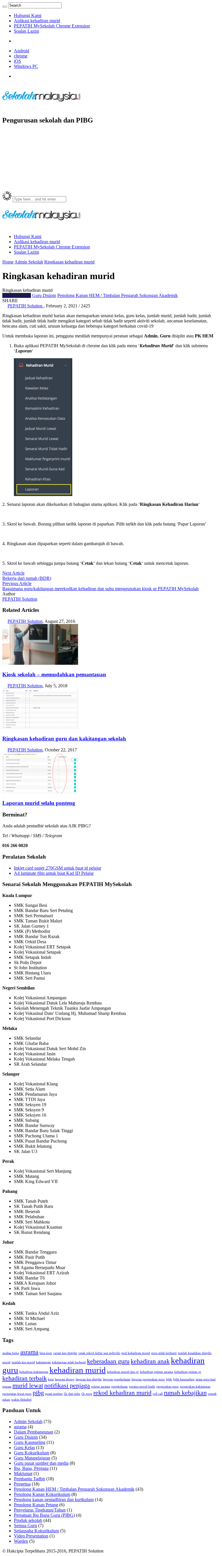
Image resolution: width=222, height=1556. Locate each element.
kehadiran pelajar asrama (156, 1371)
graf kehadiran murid (135, 1353)
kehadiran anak (150, 1361)
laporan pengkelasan (116, 1379)
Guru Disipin (44, 295)
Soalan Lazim (26, 31)
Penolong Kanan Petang (36, 1504)
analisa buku (10, 1353)
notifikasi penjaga (67, 1385)
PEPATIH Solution (19, 599)
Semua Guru (25, 1525)
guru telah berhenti (164, 1353)
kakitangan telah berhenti (69, 1362)
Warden (21, 1541)
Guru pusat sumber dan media (41, 1463)
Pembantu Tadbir (29, 1478)
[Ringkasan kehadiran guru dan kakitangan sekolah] (40, 727)
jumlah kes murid (23, 1362)
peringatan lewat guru (17, 1393)
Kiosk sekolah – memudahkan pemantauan (54, 674)
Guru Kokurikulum (31, 1452)
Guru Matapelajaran (32, 1457)
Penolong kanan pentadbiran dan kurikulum (54, 1499)
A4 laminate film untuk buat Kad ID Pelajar (54, 873)
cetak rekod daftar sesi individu (99, 1353)
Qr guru (87, 1393)
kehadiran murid (77, 1370)
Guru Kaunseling (29, 1442)
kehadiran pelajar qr (187, 1371)
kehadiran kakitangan (33, 1371)
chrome (20, 55)
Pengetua (22, 1483)
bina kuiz (46, 1353)
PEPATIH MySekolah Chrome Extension (52, 25)
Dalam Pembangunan (33, 1431)
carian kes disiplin (65, 1353)
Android (21, 50)
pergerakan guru (167, 1386)
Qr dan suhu (72, 1393)
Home (8, 261)
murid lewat (27, 1385)
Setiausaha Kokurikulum (36, 1530)
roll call (158, 1393)
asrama (29, 1352)
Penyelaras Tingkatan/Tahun (40, 1509)
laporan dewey (65, 1379)
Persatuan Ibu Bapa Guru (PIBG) (44, 1515)
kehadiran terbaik (24, 1378)
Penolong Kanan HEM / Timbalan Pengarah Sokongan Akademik (117, 295)
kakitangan (43, 1362)
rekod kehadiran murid (122, 1392)
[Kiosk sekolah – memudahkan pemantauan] (40, 663)
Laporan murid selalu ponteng (38, 803)
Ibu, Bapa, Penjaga (31, 1468)
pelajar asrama (100, 1386)
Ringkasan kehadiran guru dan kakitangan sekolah (64, 739)
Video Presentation (31, 1535)
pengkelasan (119, 1386)
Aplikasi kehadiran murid (37, 20)
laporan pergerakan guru (148, 1379)
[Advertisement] (107, 143)
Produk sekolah (28, 1520)
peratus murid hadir (142, 1386)
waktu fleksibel (21, 1399)
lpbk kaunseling (184, 1379)
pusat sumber (54, 1393)
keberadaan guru (108, 1361)
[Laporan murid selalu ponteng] (40, 791)
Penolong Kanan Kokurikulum (42, 1494)
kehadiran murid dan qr (123, 1371)
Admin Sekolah (28, 261)
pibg (38, 1392)
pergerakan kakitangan (195, 1386)
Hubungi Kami (27, 15)
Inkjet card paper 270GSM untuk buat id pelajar (57, 868)
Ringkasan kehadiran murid (69, 261)
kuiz (51, 1379)
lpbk (169, 1379)
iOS (17, 61)
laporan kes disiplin (89, 1379)
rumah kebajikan (185, 1392)
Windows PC (26, 66)
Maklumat (23, 1473)
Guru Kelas (24, 1447)
